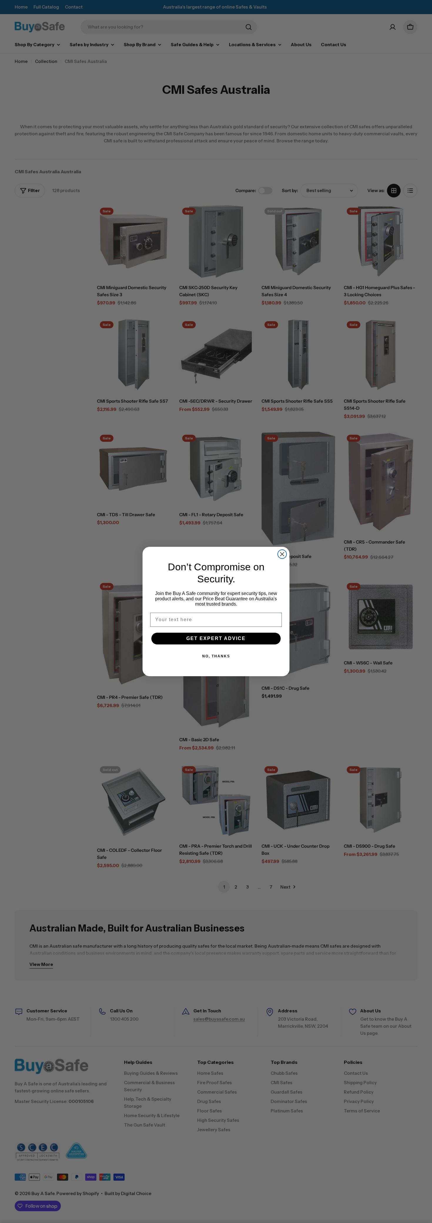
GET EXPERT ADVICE (216, 638)
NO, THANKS (216, 656)
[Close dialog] (282, 554)
